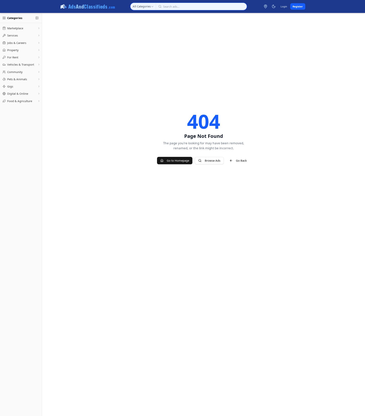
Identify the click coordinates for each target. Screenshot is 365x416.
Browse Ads (212, 160)
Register (298, 6)
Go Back (241, 160)
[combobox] (143, 6)
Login (284, 6)
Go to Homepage (178, 160)
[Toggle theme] (273, 6)
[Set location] (265, 6)
